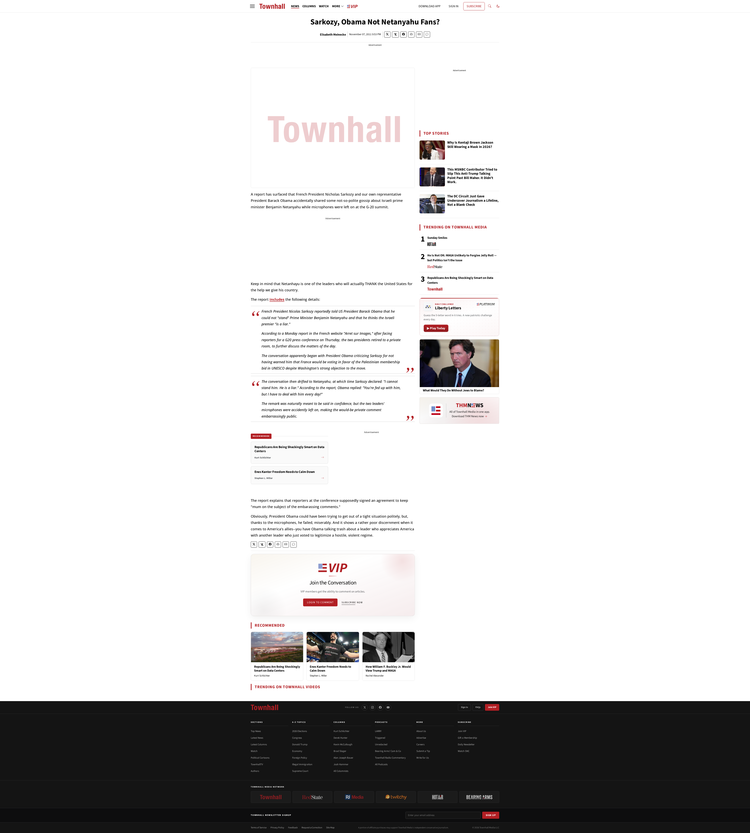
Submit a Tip (423, 751)
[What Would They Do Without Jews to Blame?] (459, 363)
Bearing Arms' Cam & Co (388, 751)
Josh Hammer (341, 764)
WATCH (324, 6)
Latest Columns (259, 744)
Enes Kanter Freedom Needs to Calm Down (330, 669)
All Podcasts (381, 764)
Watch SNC (463, 751)
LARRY (378, 731)
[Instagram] (372, 707)
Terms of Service (259, 827)
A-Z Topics (299, 722)
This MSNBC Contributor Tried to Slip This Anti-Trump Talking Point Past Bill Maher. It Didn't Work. (472, 176)
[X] (365, 707)
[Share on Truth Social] (395, 34)
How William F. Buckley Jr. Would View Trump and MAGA (388, 669)
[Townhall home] (264, 707)
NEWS (295, 6)
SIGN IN (453, 6)
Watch (254, 751)
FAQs (477, 707)
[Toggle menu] (252, 6)
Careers (420, 744)
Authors (255, 771)
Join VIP (492, 707)
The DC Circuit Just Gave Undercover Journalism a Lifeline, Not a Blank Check (472, 200)
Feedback (293, 827)
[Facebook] (380, 707)
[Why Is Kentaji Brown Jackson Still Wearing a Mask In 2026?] (432, 150)
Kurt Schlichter (262, 675)
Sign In (464, 707)
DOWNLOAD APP (429, 6)
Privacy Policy (277, 827)
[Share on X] (387, 34)
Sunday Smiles (437, 238)
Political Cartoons (260, 758)
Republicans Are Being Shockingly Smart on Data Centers (277, 669)
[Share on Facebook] (403, 34)
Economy (297, 751)
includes (277, 299)
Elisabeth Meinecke (333, 34)
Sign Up (491, 815)
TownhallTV (257, 764)
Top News (256, 731)
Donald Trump (299, 744)
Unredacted (381, 744)
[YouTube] (388, 707)
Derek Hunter (340, 738)
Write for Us (422, 758)
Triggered (380, 738)
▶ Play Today (436, 328)
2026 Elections (299, 731)
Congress (297, 738)
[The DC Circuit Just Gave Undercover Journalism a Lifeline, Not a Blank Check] (432, 203)
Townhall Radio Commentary (390, 758)
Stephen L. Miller (318, 675)
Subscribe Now (352, 602)
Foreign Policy (299, 758)
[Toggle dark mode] (498, 6)
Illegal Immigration (302, 764)
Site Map (330, 827)
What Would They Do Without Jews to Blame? (453, 390)
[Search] (489, 6)
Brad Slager (340, 751)
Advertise (421, 738)
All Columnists (341, 771)
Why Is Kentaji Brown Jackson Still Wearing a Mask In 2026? (470, 144)
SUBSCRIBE (474, 6)
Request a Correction (312, 827)
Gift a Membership (467, 738)
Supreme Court (300, 771)
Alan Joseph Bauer (343, 758)
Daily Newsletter (466, 744)
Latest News (257, 738)
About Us (421, 731)
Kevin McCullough (343, 744)
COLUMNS (309, 6)
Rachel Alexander (375, 675)
